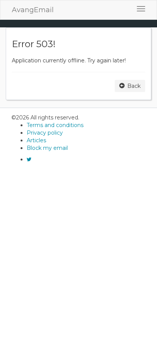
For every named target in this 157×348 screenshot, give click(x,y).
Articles (36, 140)
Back (133, 86)
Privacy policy (45, 132)
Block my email (47, 148)
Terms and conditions (55, 125)
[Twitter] (29, 159)
